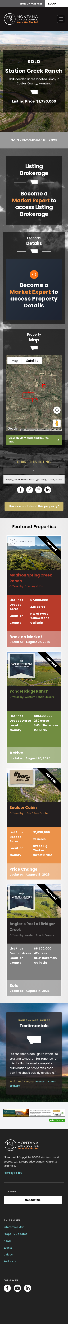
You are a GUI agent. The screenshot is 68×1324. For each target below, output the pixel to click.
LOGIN (52, 3)
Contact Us (32, 1200)
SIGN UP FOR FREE (31, 3)
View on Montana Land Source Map (29, 439)
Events (8, 1248)
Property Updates (15, 1234)
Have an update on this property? (34, 506)
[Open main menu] (61, 19)
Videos (8, 1254)
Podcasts (10, 1261)
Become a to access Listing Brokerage (34, 203)
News (7, 1241)
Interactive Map (14, 1227)
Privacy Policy (13, 1173)
